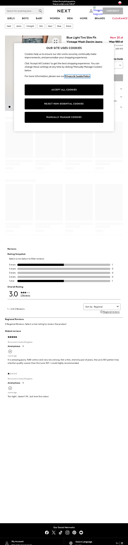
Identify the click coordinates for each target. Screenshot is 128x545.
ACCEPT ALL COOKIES (64, 89)
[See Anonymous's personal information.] (23, 346)
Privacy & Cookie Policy (77, 76)
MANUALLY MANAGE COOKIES (64, 117)
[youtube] (81, 532)
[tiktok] (60, 532)
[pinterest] (74, 532)
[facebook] (46, 532)
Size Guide (118, 59)
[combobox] (105, 306)
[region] (64, 87)
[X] (53, 532)
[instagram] (67, 532)
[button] (9, 107)
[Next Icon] (64, 10)
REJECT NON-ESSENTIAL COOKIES (64, 103)
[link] (91, 10)
